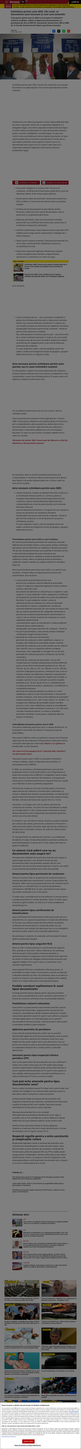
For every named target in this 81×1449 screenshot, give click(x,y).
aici (73, 1418)
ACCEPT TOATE (28, 1441)
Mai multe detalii (73, 1411)
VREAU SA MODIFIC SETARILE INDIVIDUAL (28, 1445)
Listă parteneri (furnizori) (9, 1436)
